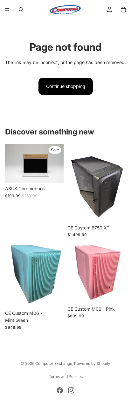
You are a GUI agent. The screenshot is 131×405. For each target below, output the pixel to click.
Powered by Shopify (92, 363)
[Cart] (123, 10)
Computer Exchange (53, 363)
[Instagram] (71, 390)
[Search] (21, 10)
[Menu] (7, 9)
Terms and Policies (66, 376)
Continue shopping (65, 86)
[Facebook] (60, 390)
